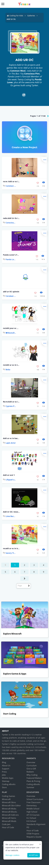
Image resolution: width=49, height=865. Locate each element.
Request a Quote (34, 836)
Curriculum (32, 765)
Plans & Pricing (33, 781)
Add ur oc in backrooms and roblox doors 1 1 (11, 438)
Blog (4, 762)
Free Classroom (34, 802)
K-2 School (31, 818)
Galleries (31, 15)
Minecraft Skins (9, 802)
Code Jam (6, 824)
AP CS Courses (33, 815)
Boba (8, 369)
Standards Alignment (36, 824)
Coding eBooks (8, 784)
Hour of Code (8, 827)
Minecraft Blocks (9, 811)
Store (4, 787)
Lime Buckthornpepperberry (11, 516)
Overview (31, 762)
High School (32, 811)
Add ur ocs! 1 (9, 475)
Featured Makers (34, 778)
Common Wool (17, 70)
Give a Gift (31, 768)
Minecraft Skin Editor (11, 805)
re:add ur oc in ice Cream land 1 (11, 548)
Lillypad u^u (11, 479)
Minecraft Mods (9, 821)
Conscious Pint (32, 73)
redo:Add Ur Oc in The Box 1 (11, 218)
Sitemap (5, 781)
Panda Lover (11, 259)
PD (28, 827)
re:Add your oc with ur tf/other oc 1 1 (11, 328)
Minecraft (6, 799)
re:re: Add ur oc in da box (11, 181)
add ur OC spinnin (11, 291)
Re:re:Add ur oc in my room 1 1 (11, 401)
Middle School (33, 808)
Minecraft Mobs (9, 808)
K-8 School (31, 821)
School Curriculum (35, 799)
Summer (30, 787)
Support (5, 768)
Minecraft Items (9, 818)
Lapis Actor (11, 443)
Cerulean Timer (11, 296)
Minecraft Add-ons (10, 815)
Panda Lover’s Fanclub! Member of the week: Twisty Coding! (11, 255)
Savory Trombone (11, 553)
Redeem (30, 771)
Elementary (32, 805)
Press (4, 771)
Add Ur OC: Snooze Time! (11, 512)
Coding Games (8, 796)
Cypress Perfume (11, 406)
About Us (6, 765)
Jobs (4, 775)
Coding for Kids (16, 15)
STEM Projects (33, 833)
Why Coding (32, 775)
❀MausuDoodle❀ (11, 333)
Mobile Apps (7, 778)
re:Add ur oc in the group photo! (11, 365)
